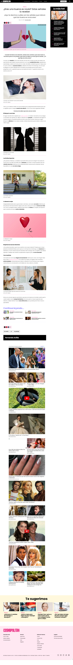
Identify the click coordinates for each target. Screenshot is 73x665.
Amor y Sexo (12, 310)
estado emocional (14, 259)
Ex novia (6, 331)
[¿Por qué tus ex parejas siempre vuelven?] (6, 312)
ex (11, 331)
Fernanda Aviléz (28, 20)
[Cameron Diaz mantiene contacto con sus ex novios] (28, 318)
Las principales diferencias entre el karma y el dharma (58, 39)
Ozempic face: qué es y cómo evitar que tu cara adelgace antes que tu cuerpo (45, 616)
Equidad (45, 1)
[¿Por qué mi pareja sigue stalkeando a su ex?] (28, 312)
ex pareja (16, 331)
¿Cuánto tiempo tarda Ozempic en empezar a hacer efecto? (59, 28)
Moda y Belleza (35, 1)
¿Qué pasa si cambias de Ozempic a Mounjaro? (10, 616)
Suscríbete (63, 1)
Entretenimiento (27, 1)
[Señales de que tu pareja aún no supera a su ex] (6, 318)
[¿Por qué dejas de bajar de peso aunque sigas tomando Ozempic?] (62, 606)
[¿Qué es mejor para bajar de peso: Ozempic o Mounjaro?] (28, 606)
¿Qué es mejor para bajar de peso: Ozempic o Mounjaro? (28, 616)
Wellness (25, 6)
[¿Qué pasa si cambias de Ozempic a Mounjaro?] (11, 606)
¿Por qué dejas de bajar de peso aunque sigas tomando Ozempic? (61, 616)
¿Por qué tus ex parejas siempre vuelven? (16, 313)
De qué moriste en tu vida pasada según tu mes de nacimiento (59, 33)
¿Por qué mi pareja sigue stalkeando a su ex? (36, 313)
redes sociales (24, 116)
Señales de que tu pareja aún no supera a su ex (16, 319)
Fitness (40, 1)
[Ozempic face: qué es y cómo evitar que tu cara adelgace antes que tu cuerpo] (45, 606)
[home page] (7, 1)
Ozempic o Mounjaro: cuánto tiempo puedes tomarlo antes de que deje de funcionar (59, 23)
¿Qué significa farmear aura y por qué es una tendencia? (59, 44)
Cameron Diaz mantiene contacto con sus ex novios (38, 319)
